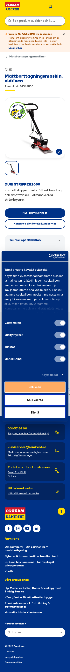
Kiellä (35, 412)
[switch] (60, 335)
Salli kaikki (35, 387)
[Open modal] (59, 152)
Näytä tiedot (49, 374)
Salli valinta (35, 399)
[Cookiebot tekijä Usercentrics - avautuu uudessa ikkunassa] (49, 256)
